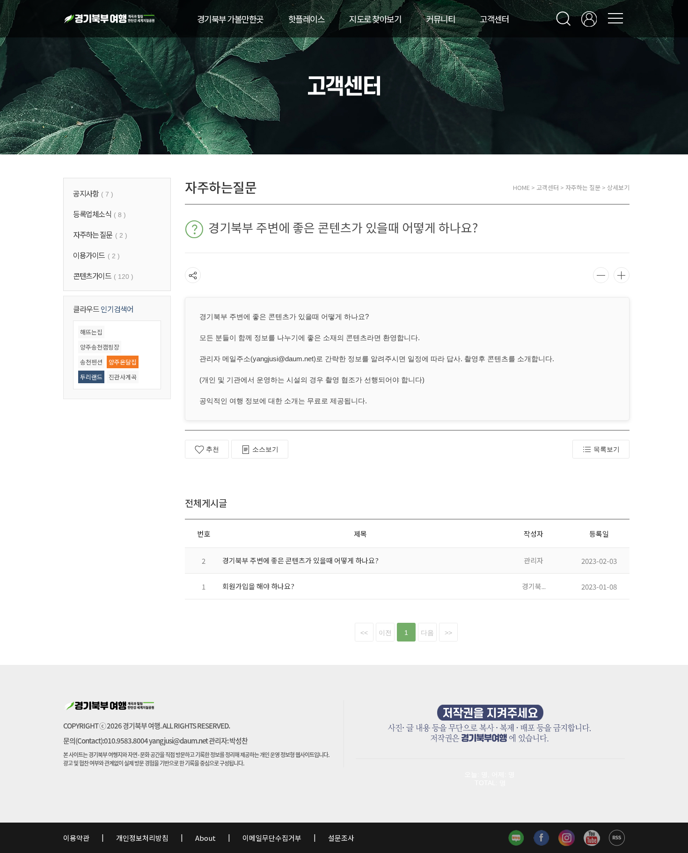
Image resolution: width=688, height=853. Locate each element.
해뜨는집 (91, 332)
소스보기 (265, 449)
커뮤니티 (440, 19)
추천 (212, 449)
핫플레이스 (306, 19)
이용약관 (77, 838)
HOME (521, 187)
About (205, 838)
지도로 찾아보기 (375, 19)
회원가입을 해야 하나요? (258, 586)
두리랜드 (91, 376)
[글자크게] (621, 275)
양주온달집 (123, 361)
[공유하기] (193, 275)
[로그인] (589, 19)
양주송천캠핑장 (99, 347)
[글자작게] (601, 275)
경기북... (534, 586)
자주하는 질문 (582, 187)
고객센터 (494, 19)
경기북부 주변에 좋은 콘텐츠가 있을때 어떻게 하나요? (300, 560)
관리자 (533, 560)
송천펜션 (91, 361)
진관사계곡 (123, 376)
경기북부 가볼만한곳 (230, 19)
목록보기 (606, 449)
